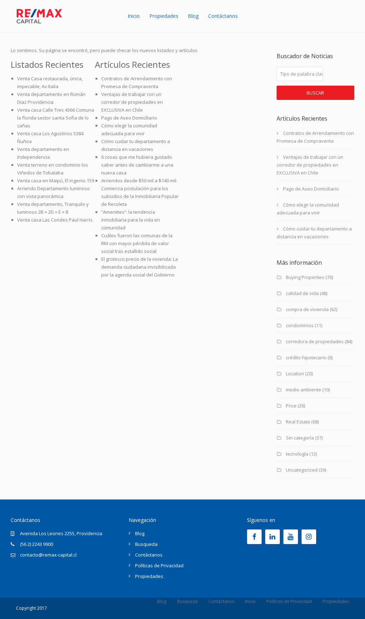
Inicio (134, 15)
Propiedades (163, 15)
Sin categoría (300, 438)
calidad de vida (302, 293)
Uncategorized (302, 470)
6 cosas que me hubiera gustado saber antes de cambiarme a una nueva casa (137, 165)
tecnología (297, 454)
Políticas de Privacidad (159, 565)
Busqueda (146, 544)
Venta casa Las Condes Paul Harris (55, 220)
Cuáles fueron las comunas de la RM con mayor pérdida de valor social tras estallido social (137, 243)
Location (295, 373)
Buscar (315, 93)
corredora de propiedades (315, 341)
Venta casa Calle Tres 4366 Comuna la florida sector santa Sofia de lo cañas (55, 118)
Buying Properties (305, 277)
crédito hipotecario (306, 357)
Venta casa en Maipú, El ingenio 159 (55, 180)
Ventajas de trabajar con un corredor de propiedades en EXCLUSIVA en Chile (132, 102)
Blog (193, 15)
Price (291, 405)
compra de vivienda (307, 309)
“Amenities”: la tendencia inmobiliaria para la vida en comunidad (130, 220)
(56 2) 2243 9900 (36, 544)
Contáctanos (223, 15)
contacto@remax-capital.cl (48, 555)
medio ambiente (303, 389)
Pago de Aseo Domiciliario (129, 118)
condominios (300, 325)
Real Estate (298, 421)
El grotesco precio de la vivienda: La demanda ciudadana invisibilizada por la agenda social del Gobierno (139, 267)
